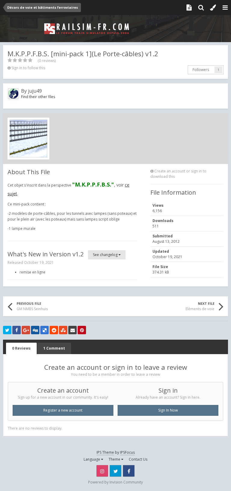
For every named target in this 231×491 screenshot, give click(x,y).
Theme (115, 459)
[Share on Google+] (26, 330)
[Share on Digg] (35, 330)
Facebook (128, 471)
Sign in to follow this (28, 67)
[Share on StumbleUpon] (63, 330)
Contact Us (138, 459)
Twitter (115, 471)
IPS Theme (105, 452)
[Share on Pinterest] (82, 330)
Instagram (102, 471)
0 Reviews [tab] (21, 348)
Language (92, 459)
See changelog (106, 254)
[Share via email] (72, 330)
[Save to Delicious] (44, 330)
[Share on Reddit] (54, 330)
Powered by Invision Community (115, 482)
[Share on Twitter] (7, 330)
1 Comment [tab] (54, 348)
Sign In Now (168, 410)
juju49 (35, 91)
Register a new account (62, 410)
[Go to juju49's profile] (13, 93)
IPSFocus (127, 452)
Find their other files (38, 96)
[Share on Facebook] (16, 330)
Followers (200, 69)
